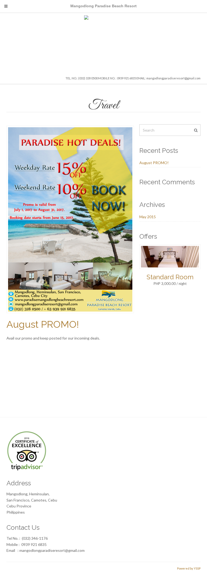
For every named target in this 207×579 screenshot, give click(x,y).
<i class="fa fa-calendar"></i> (59, 389)
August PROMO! (42, 324)
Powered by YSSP (189, 568)
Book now (188, 389)
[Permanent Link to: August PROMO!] (70, 219)
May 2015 (147, 216)
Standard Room (170, 277)
